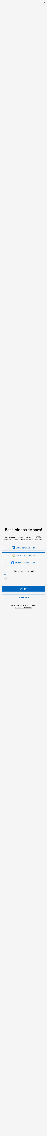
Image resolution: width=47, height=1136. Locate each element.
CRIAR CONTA (23, 597)
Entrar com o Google (25, 555)
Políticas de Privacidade (23, 608)
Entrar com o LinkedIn (25, 547)
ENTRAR (23, 589)
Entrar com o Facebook (25, 562)
